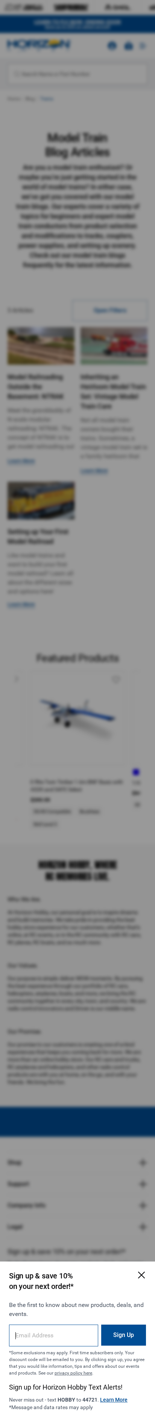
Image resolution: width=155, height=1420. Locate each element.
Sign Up (123, 1335)
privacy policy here (73, 1373)
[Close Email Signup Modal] (141, 1275)
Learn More (114, 1400)
